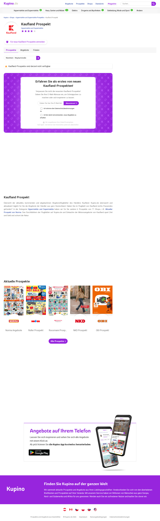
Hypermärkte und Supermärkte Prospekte (30, 17)
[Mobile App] (39, 452)
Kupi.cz (77, 510)
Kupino (6, 17)
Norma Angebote (14, 309)
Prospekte (80, 4)
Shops (90, 4)
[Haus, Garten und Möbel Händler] (57, 11)
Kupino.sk (89, 510)
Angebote (69, 4)
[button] (22, 31)
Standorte (100, 4)
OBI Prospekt (102, 309)
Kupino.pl (83, 510)
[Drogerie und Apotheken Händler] (92, 11)
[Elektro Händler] (75, 11)
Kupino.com (95, 510)
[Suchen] (154, 4)
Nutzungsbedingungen (98, 517)
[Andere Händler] (139, 11)
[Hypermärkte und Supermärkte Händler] (28, 11)
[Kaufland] (11, 29)
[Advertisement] (58, 164)
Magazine (112, 4)
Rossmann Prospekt (58, 309)
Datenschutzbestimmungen (120, 517)
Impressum (83, 517)
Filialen (36, 50)
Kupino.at (65, 510)
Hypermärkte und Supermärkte (32, 28)
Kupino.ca (71, 510)
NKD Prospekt (80, 309)
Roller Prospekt (36, 309)
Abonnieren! (71, 103)
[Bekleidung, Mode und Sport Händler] (120, 11)
